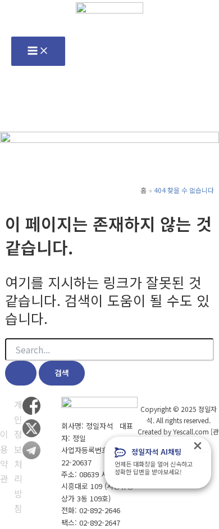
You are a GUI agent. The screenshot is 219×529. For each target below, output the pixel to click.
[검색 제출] (20, 373)
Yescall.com (191, 431)
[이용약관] (4, 456)
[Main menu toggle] (38, 51)
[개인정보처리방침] (18, 456)
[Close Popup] (201, 444)
